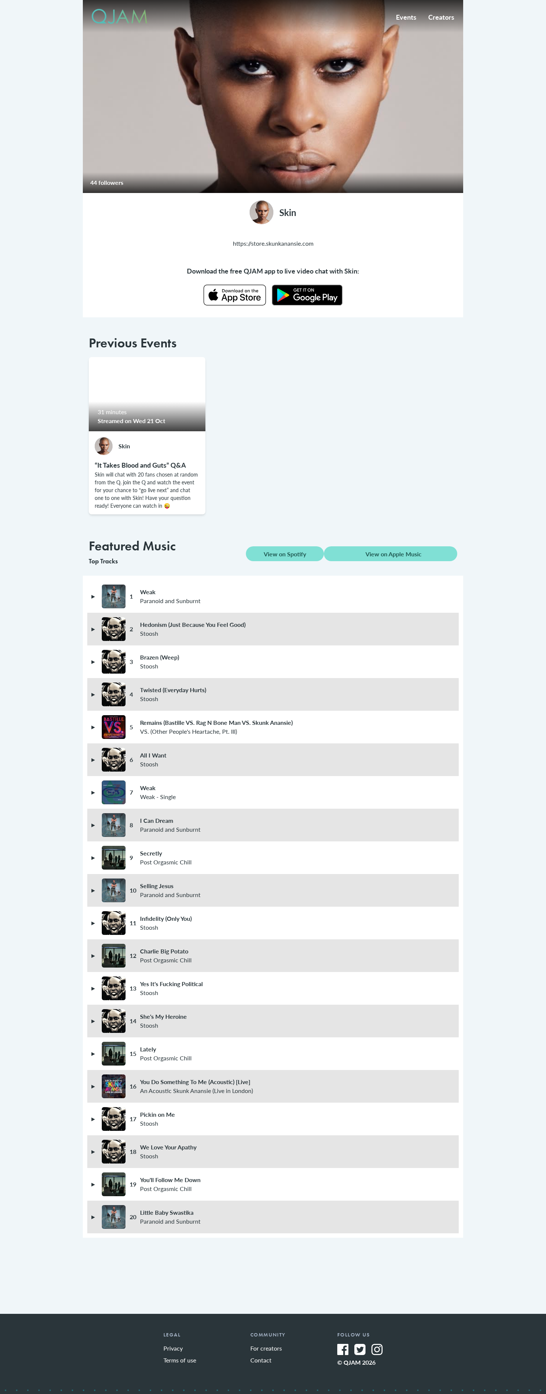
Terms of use (179, 1360)
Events (406, 17)
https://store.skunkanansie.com (273, 243)
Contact (261, 1360)
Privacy (173, 1348)
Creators (441, 17)
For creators (266, 1348)
